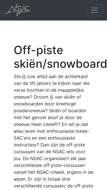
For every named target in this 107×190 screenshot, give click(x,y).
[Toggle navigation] (94, 10)
